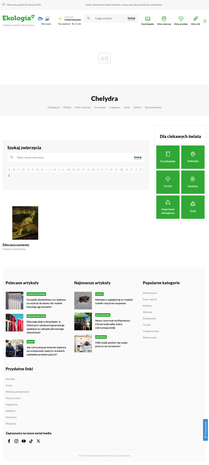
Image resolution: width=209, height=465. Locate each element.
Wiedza (67, 107)
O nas (9, 385)
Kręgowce (115, 107)
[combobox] (73, 157)
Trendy (147, 325)
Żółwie (137, 107)
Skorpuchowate (153, 107)
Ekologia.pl (53, 107)
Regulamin (12, 404)
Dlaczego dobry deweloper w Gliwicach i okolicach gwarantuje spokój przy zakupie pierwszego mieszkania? (45, 327)
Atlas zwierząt (83, 107)
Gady (127, 107)
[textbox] (31, 157)
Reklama (10, 411)
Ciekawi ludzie (151, 331)
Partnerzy (11, 417)
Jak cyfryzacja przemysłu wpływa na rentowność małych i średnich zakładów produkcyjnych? (46, 351)
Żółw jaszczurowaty (15, 245)
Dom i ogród (150, 299)
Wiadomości (150, 293)
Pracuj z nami (13, 398)
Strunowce (100, 107)
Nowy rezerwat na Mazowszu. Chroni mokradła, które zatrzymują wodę (113, 324)
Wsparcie (11, 423)
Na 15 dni (76, 24)
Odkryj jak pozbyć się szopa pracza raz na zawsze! (111, 344)
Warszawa (46, 24)
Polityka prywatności (17, 392)
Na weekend (64, 24)
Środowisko (149, 318)
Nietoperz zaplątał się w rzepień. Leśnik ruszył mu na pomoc (114, 301)
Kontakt (10, 379)
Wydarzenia (149, 337)
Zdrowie (147, 312)
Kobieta (147, 306)
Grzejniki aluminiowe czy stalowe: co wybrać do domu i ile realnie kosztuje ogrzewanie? (46, 303)
